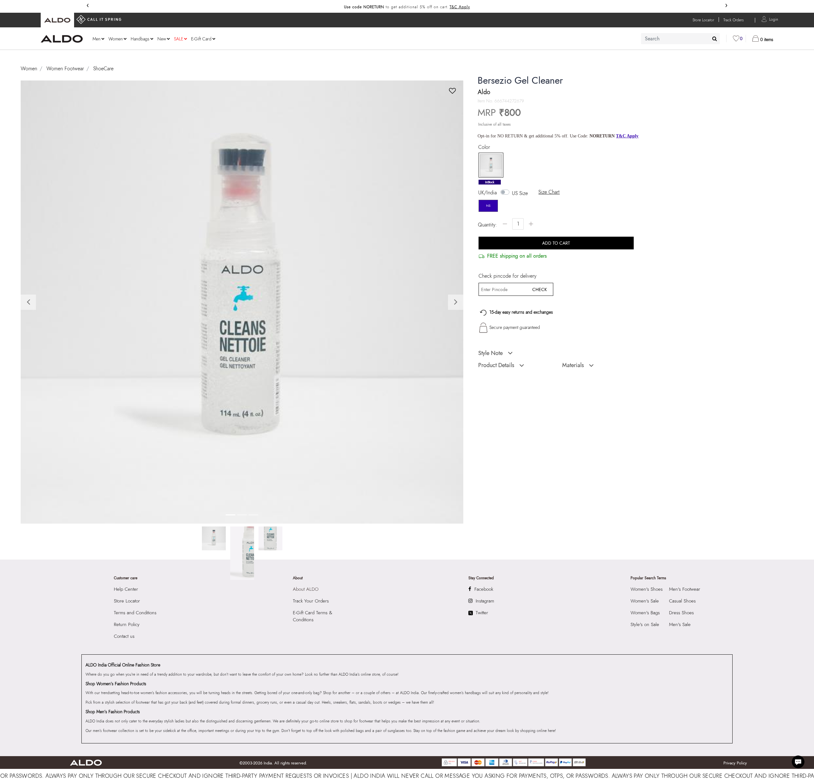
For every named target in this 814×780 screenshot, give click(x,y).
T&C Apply (460, 7)
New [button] (161, 39)
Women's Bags (645, 612)
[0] (736, 38)
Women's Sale (645, 600)
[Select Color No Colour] (489, 165)
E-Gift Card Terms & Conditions (312, 616)
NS (488, 205)
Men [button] (96, 39)
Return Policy (127, 624)
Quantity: (487, 224)
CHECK (539, 289)
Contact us (124, 636)
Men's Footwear (684, 589)
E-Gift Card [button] (201, 39)
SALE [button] (178, 39)
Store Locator (127, 600)
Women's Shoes (647, 589)
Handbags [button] (140, 39)
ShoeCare (103, 68)
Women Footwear (65, 68)
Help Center (126, 589)
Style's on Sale (645, 624)
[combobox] (680, 38)
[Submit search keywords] (714, 38)
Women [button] (115, 39)
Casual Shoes (682, 600)
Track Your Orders (311, 600)
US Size (520, 193)
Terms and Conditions (135, 612)
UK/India (487, 192)
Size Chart (549, 192)
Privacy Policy (735, 763)
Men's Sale (680, 624)
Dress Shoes (681, 612)
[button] (773, 19)
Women (29, 68)
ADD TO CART (556, 243)
